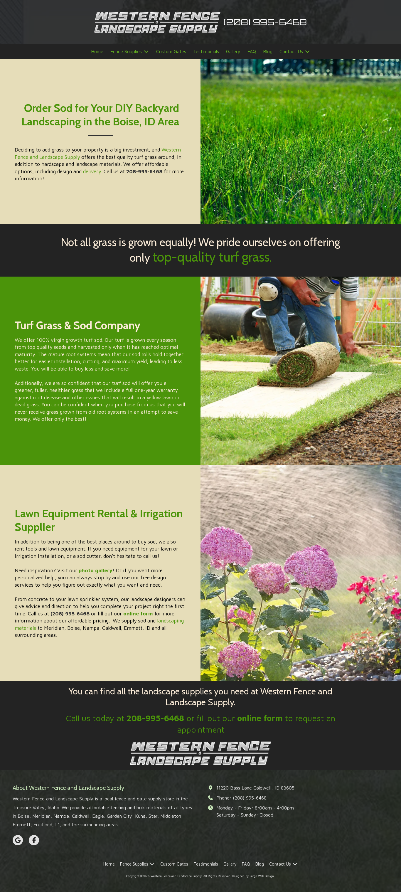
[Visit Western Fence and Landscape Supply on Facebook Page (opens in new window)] (34, 840)
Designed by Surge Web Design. (253, 876)
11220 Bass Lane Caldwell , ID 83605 (255, 787)
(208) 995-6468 (250, 797)
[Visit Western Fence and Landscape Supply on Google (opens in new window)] (18, 840)
